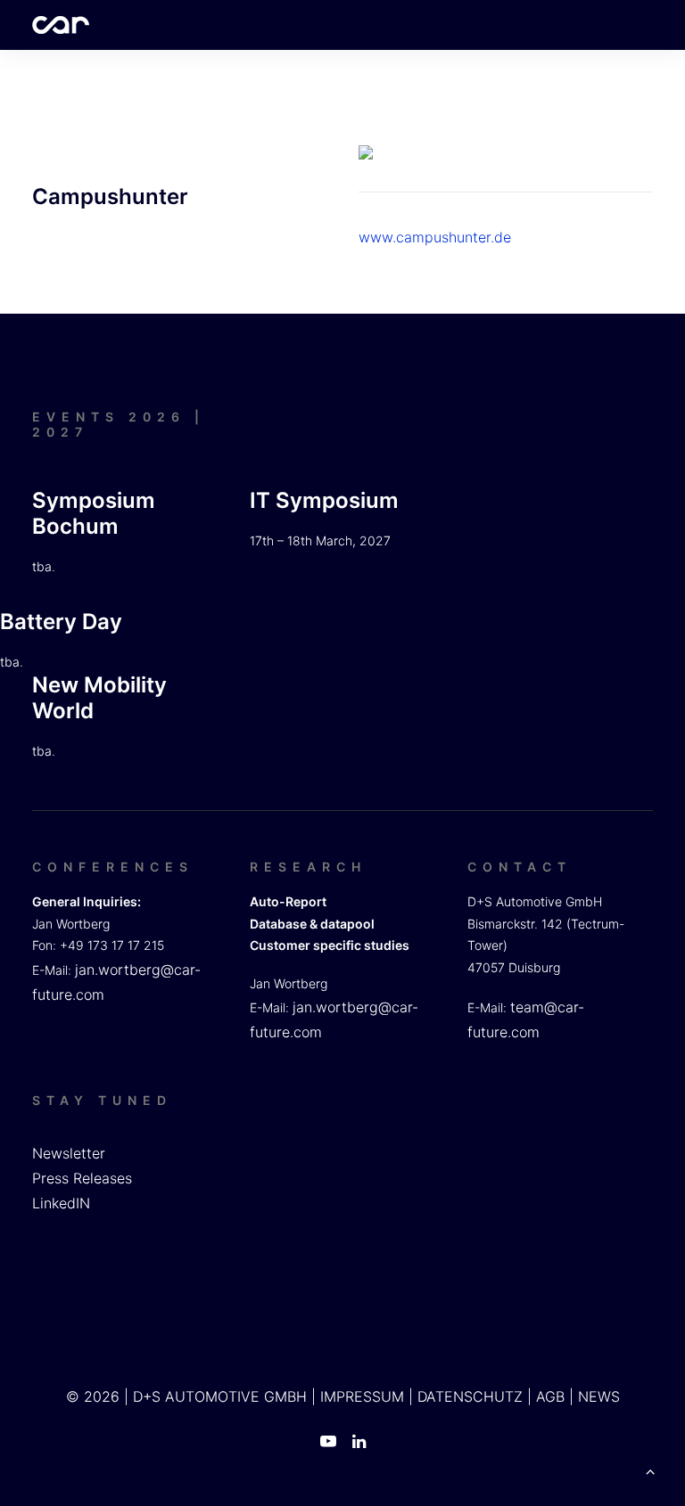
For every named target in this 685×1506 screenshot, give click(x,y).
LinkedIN (61, 1203)
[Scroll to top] (650, 1469)
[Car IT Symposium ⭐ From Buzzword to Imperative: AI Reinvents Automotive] (60, 25)
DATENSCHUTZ (470, 1396)
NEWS (599, 1396)
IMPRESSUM (362, 1396)
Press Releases (82, 1178)
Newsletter (68, 1153)
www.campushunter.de (435, 237)
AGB (550, 1396)
